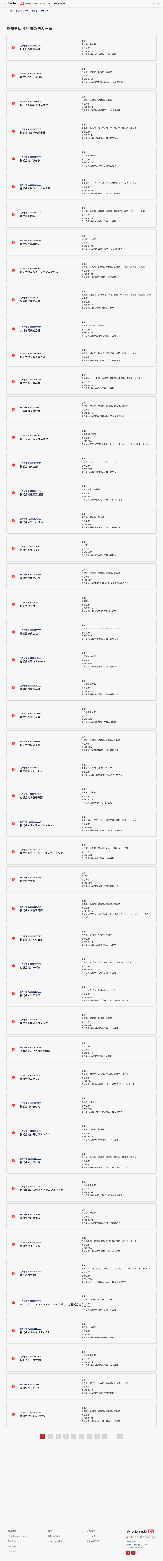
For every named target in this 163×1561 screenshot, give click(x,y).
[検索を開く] (153, 3)
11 (120, 1436)
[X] (133, 1553)
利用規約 (12, 1546)
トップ (9, 11)
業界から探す (54, 1536)
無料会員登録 (59, 3)
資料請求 (12, 1541)
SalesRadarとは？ (33, 3)
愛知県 (34, 11)
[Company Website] (153, 1537)
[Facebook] (128, 1553)
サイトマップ (14, 1551)
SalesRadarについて (17, 1536)
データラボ (47, 3)
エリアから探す (22, 11)
